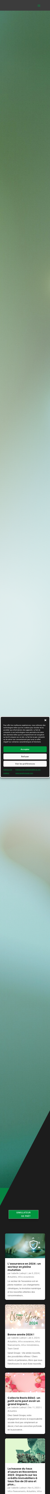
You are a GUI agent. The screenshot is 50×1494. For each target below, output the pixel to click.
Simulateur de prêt (23, 1214)
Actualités (12, 1277)
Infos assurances (26, 1277)
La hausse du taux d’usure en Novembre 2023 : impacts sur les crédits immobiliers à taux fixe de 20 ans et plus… (22, 1476)
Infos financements (17, 1491)
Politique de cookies (7, 771)
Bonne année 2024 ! (21, 1334)
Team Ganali (13, 1348)
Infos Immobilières (30, 1345)
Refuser (25, 756)
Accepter (25, 749)
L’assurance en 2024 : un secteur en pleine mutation (24, 1267)
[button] (45, 720)
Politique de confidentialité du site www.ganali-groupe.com (28, 771)
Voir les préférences (25, 764)
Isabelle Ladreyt (18, 1273)
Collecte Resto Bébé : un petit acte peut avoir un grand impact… (24, 1401)
